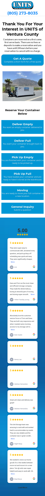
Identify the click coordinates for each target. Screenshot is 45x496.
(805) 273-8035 (22, 13)
